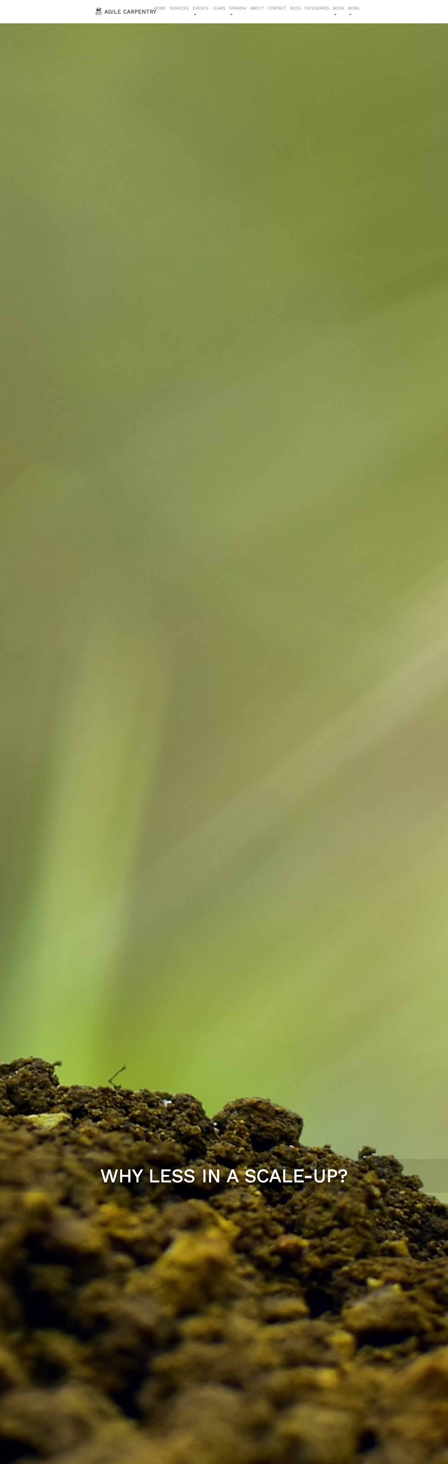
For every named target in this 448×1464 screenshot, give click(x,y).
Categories (316, 8)
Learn (218, 8)
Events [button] (201, 8)
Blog (295, 8)
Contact (277, 8)
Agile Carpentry (125, 11)
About (257, 8)
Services (179, 8)
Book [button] (338, 8)
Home (160, 8)
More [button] (354, 8)
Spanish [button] (237, 8)
